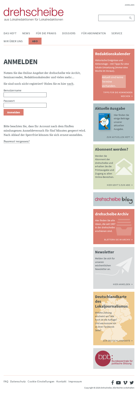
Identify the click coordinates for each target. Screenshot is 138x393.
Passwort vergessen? (17, 141)
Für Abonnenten (93, 33)
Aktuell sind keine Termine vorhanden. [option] (112, 81)
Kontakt (61, 381)
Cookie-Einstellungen (41, 381)
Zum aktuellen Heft (118, 137)
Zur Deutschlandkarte (116, 340)
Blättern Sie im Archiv (117, 239)
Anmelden (129, 5)
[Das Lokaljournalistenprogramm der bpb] (114, 358)
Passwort (9, 101)
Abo (35, 41)
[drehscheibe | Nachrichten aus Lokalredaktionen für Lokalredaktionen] (33, 14)
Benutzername (12, 90)
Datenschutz (18, 381)
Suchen (130, 18)
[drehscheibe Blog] (114, 200)
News (26, 33)
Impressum (75, 381)
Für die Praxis (46, 33)
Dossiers (69, 33)
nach (70, 84)
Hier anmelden (121, 284)
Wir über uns (13, 41)
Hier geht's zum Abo (118, 185)
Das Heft (10, 33)
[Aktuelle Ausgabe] (104, 121)
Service (116, 33)
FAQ (6, 381)
